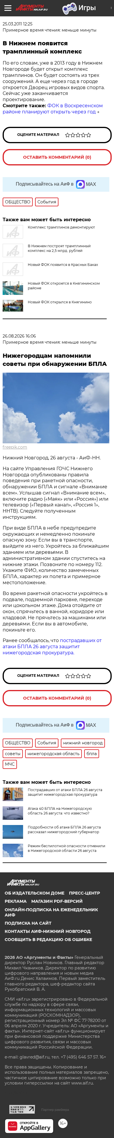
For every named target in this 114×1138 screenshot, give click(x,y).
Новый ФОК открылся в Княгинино (60, 302)
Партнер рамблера (55, 1109)
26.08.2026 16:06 (19, 336)
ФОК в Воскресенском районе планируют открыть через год (53, 109)
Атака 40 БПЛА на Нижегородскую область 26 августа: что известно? (60, 810)
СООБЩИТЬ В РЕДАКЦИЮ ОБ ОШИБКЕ (48, 939)
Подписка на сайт (28, 923)
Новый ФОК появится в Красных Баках (63, 264)
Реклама (16, 901)
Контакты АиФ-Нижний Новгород (48, 931)
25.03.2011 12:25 (17, 24)
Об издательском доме (34, 893)
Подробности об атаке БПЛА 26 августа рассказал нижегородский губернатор (64, 829)
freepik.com (15, 447)
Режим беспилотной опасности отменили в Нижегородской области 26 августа (66, 848)
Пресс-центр (84, 893)
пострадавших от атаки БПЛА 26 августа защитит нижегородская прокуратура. (52, 647)
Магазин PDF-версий (57, 901)
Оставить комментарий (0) (57, 157)
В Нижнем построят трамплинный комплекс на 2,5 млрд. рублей (59, 248)
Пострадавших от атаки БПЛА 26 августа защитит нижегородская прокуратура (65, 792)
